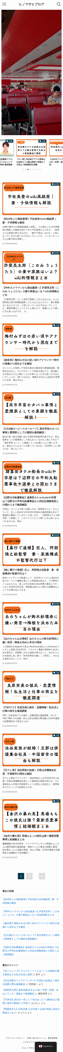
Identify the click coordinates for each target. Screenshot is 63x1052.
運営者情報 (52, 1038)
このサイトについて (31, 1042)
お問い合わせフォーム (36, 1038)
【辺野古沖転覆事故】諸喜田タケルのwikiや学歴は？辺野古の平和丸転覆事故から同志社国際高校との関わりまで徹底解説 (30, 951)
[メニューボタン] (4, 4)
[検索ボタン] (59, 4)
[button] (22, 169)
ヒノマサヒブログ (31, 4)
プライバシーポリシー (15, 1038)
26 (42, 876)
